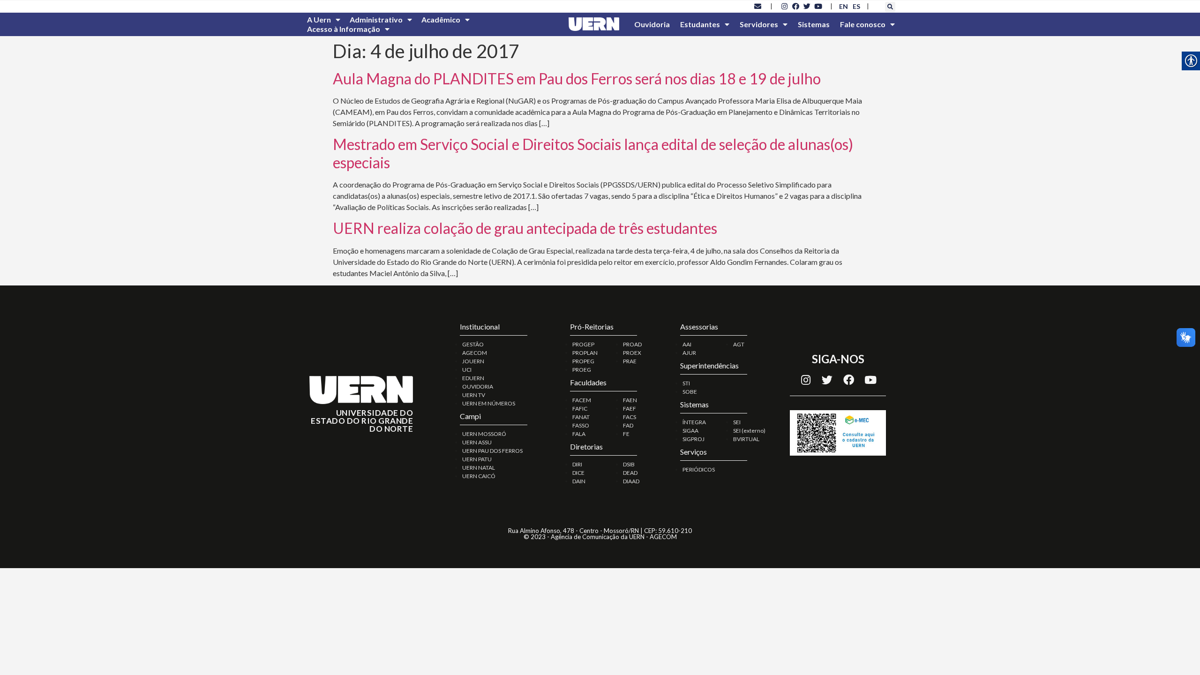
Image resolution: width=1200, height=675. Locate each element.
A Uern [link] (319, 19)
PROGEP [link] (583, 344)
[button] (890, 7)
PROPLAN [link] (585, 352)
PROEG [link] (581, 369)
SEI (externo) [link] (749, 430)
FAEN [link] (630, 400)
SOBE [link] (689, 391)
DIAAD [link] (631, 481)
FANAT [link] (581, 416)
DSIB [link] (629, 464)
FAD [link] (628, 425)
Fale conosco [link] (862, 24)
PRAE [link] (630, 361)
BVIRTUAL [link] (746, 438)
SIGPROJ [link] (693, 438)
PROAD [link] (632, 344)
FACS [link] (629, 416)
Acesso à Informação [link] (343, 28)
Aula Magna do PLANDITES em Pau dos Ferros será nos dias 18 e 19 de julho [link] (577, 78)
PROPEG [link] (583, 361)
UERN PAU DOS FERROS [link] (492, 450)
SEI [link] (737, 422)
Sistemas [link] (814, 24)
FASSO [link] (580, 425)
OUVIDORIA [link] (477, 386)
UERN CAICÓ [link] (478, 476)
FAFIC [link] (579, 408)
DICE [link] (578, 472)
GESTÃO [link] (473, 344)
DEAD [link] (630, 472)
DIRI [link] (577, 464)
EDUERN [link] (473, 378)
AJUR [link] (689, 352)
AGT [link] (738, 344)
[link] (758, 6)
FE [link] (626, 433)
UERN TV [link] (473, 394)
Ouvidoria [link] (652, 24)
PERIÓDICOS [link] (698, 469)
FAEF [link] (629, 408)
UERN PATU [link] (477, 459)
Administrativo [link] (376, 19)
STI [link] (686, 383)
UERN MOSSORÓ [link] (484, 433)
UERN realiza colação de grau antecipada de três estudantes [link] (525, 228)
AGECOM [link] (474, 352)
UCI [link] (467, 369)
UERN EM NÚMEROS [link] (488, 403)
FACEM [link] (581, 400)
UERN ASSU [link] (477, 442)
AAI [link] (686, 344)
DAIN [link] (578, 481)
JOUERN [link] (473, 361)
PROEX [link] (632, 352)
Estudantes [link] (700, 24)
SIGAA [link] (690, 430)
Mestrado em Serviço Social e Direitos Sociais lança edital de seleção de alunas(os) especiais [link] (593, 153)
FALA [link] (578, 433)
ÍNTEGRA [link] (694, 422)
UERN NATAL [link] (478, 467)
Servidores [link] (759, 24)
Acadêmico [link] (440, 19)
